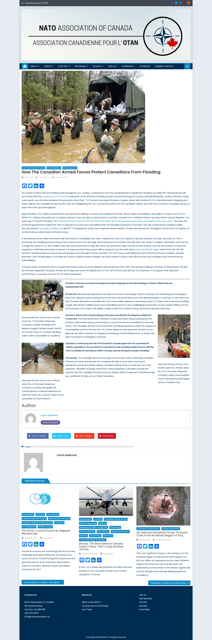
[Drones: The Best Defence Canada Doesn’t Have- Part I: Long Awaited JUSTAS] (106, 501)
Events (47, 66)
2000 (39, 213)
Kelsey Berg (115, 527)
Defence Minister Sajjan (147, 249)
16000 (152, 200)
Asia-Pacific (27, 514)
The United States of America (92, 540)
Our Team (87, 609)
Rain (122, 446)
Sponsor (143, 605)
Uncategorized (69, 168)
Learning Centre (163, 66)
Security (129, 446)
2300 (110, 253)
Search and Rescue (120, 531)
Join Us (111, 66)
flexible (181, 213)
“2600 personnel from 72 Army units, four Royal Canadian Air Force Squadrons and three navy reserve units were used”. (113, 221)
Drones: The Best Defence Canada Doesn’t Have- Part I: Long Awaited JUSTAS (101, 546)
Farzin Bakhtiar (53, 168)
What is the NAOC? (91, 602)
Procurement (103, 531)
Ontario (96, 446)
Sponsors (145, 66)
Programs (80, 66)
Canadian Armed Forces (33, 168)
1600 (30, 217)
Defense (102, 523)
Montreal (56, 446)
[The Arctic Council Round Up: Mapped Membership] (49, 498)
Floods (48, 446)
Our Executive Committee (95, 605)
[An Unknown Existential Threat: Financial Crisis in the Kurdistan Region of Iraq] (163, 505)
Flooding (40, 446)
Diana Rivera (52, 514)
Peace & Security (87, 531)
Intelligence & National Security (93, 527)
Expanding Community (59, 518)
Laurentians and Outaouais (56, 196)
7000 (87, 200)
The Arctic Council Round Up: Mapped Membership (46, 532)
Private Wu (106, 446)
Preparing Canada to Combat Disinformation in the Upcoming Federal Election (171, 583)
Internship (127, 66)
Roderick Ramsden (170, 528)
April (79, 192)
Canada (40, 514)
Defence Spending (88, 523)
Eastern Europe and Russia (34, 518)
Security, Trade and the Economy (37, 522)
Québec (116, 446)
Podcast (63, 66)
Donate (97, 66)
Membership (145, 598)
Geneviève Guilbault (49, 228)
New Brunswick (85, 446)
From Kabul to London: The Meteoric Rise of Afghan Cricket (45, 582)
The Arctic (59, 522)
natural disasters (69, 446)
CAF (33, 446)
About (34, 66)
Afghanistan (85, 519)
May (45, 245)
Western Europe (45, 526)
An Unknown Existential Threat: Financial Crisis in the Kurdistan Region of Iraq (161, 534)
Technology (95, 535)
